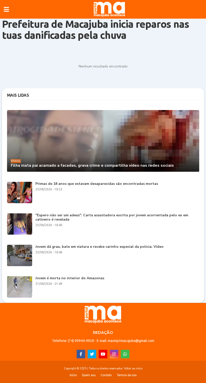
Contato (106, 375)
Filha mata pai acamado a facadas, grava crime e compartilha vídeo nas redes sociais (92, 165)
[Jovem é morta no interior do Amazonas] (19, 287)
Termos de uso (127, 375)
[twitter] (92, 354)
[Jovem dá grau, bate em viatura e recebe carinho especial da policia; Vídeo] (19, 255)
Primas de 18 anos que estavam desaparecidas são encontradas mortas (96, 184)
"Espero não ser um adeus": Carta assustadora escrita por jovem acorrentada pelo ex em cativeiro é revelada (111, 217)
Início (73, 375)
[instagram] (114, 354)
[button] (6, 9)
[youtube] (103, 354)
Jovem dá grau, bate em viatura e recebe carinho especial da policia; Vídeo (99, 247)
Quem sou (89, 375)
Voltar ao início (133, 368)
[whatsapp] (125, 354)
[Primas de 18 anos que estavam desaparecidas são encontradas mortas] (19, 192)
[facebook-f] (81, 354)
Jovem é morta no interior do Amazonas (69, 278)
